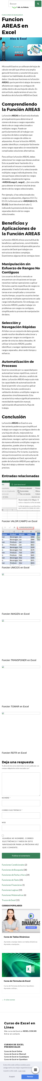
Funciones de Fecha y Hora (14, 875)
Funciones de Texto (10, 880)
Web (4, 822)
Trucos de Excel (9, 900)
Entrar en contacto (12, 1034)
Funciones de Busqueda (12, 15)
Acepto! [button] (12, 1077)
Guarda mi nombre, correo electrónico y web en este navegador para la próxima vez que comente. (20, 842)
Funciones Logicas (10, 890)
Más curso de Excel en (20, 1031)
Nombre (6, 798)
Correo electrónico (12, 810)
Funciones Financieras (12, 885)
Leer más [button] (21, 1071)
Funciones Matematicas (12, 895)
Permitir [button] (30, 1077)
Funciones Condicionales (13, 864)
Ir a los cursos (9, 999)
